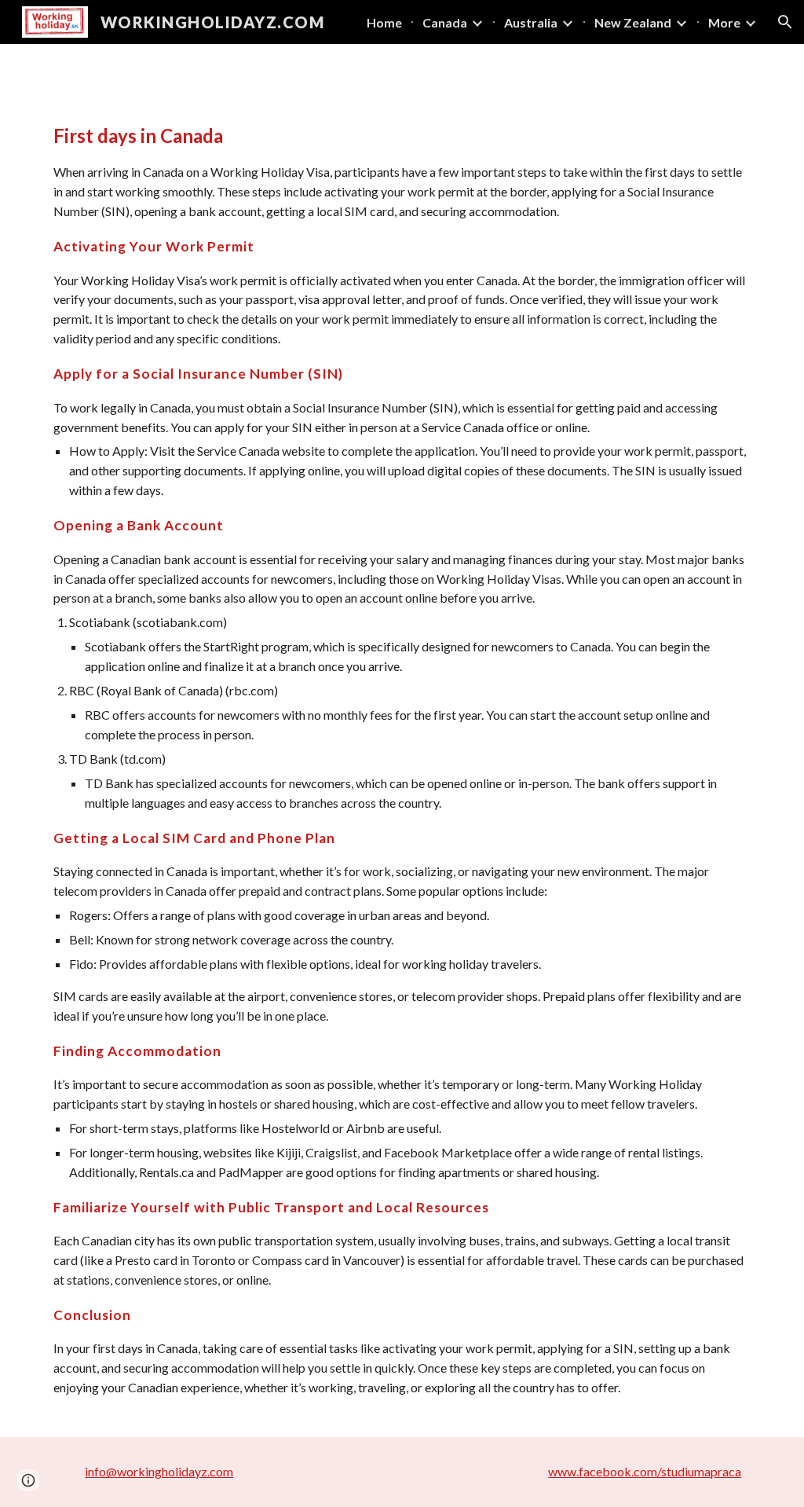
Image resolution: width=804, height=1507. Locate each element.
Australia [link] (530, 22)
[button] (785, 22)
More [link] (724, 22)
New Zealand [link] (632, 22)
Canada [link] (444, 22)
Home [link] (384, 22)
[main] (402, 766)
